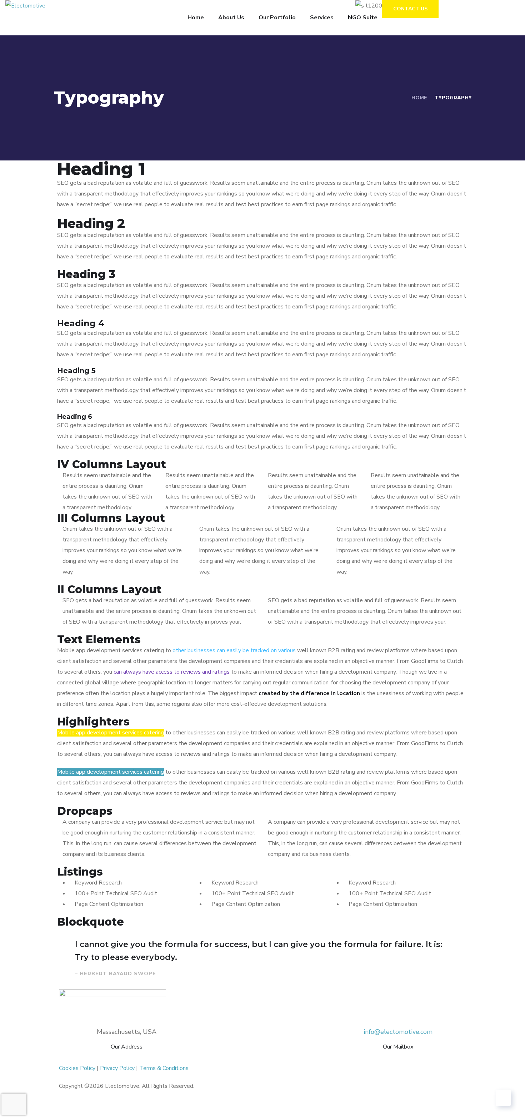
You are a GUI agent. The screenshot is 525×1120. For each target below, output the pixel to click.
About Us (231, 17)
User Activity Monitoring (214, 1057)
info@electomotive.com (398, 1031)
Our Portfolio (277, 17)
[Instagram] (271, 1107)
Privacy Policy (117, 1068)
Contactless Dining (298, 1057)
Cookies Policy (77, 1068)
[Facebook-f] (68, 1107)
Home (196, 17)
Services (322, 17)
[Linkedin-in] (170, 1107)
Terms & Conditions (164, 1068)
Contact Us (410, 8)
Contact (420, 1057)
